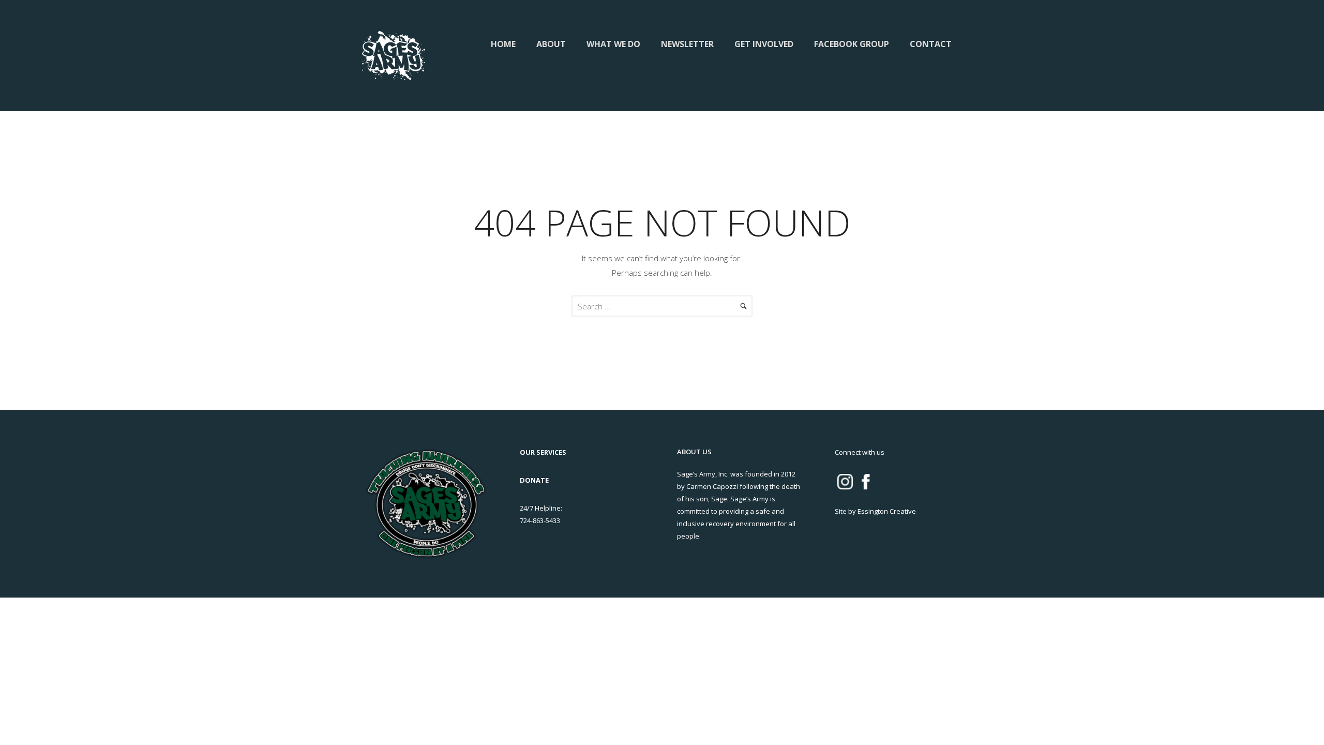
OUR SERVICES (543, 452)
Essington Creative (886, 511)
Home (503, 44)
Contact (931, 44)
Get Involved (763, 44)
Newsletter (687, 44)
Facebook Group (851, 44)
